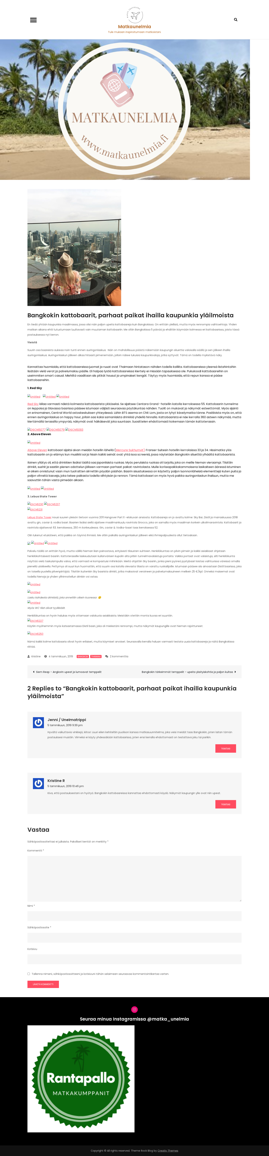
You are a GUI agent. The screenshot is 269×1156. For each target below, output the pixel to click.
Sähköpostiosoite (39, 927)
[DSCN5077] (36, 429)
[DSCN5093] (74, 429)
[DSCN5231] (34, 509)
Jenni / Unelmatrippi (67, 719)
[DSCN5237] (52, 504)
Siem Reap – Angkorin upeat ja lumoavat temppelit (69, 672)
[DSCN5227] (35, 621)
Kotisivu (32, 949)
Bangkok (83, 656)
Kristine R (56, 780)
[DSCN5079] (55, 429)
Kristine (36, 656)
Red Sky (33, 404)
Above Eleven (37, 450)
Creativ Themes (168, 1151)
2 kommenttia (119, 656)
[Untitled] (33, 396)
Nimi (31, 906)
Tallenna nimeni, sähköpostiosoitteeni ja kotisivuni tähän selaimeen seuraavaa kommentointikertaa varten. (100, 974)
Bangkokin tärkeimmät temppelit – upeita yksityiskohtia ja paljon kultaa (187, 672)
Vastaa (225, 748)
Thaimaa (96, 656)
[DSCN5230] (35, 504)
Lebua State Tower (39, 517)
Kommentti (35, 850)
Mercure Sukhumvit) (130, 450)
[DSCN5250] (35, 634)
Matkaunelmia (134, 27)
